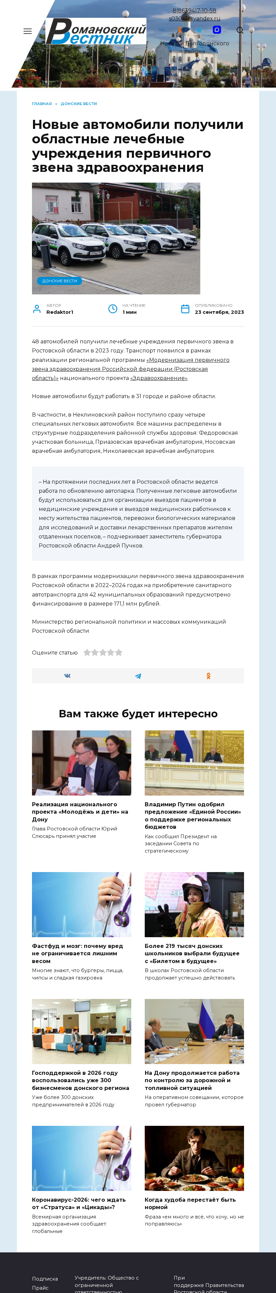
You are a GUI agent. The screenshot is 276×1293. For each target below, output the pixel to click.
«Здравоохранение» (158, 378)
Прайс (40, 1288)
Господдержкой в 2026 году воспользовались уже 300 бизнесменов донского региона (80, 1080)
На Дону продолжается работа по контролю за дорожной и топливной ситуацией (192, 1080)
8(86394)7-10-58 (194, 10)
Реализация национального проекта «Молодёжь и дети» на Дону (80, 812)
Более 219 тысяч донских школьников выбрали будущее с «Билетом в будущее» (192, 953)
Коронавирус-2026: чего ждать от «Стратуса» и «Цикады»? (79, 1203)
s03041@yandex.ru (194, 18)
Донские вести (59, 281)
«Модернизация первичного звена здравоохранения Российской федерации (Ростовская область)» (131, 369)
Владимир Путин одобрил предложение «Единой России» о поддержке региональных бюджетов (193, 815)
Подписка (45, 1279)
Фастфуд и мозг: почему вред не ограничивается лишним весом (77, 953)
